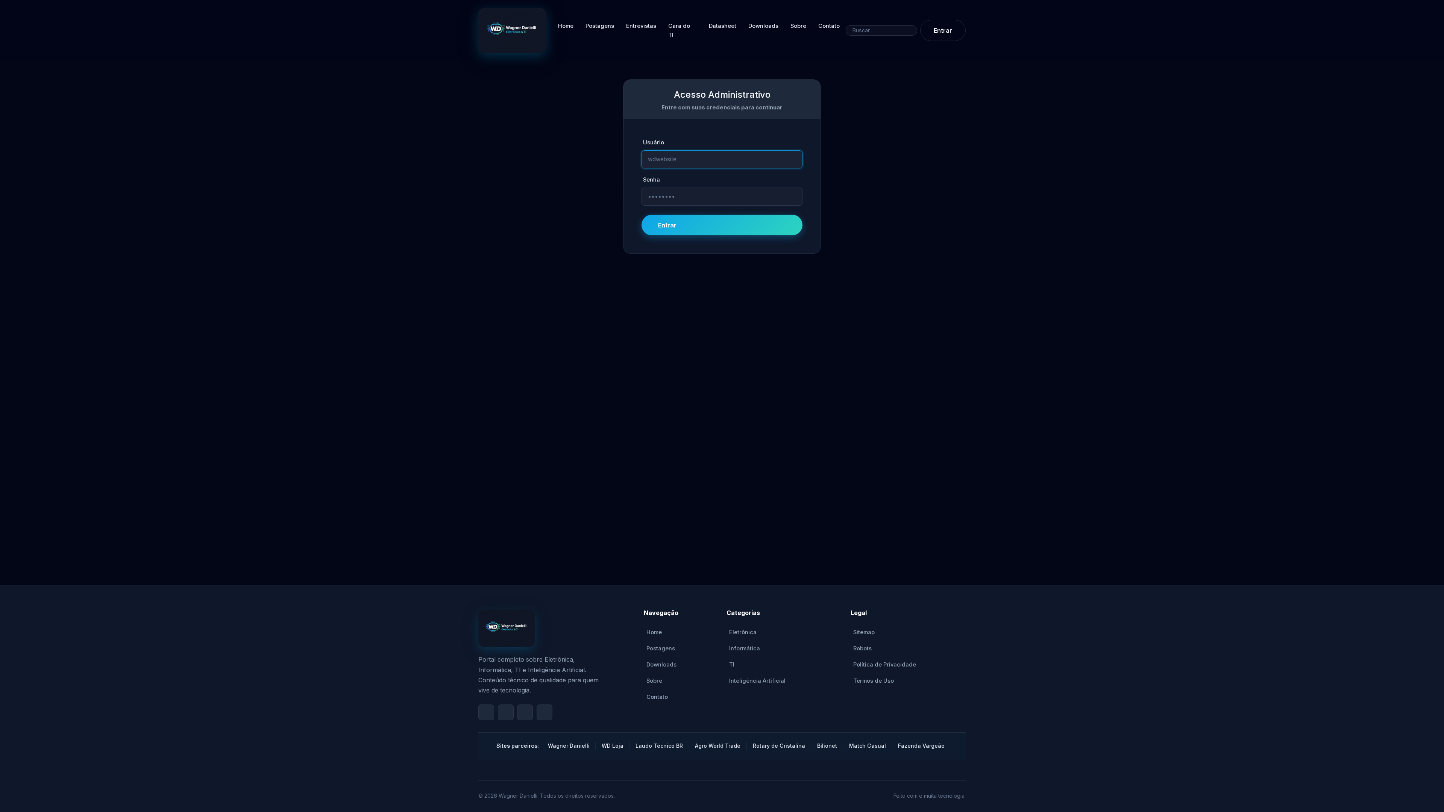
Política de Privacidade (884, 664)
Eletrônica (743, 632)
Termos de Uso (873, 680)
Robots (862, 648)
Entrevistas (641, 26)
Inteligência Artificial (757, 680)
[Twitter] (525, 712)
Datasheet (722, 26)
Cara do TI (679, 30)
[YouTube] (486, 712)
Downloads (763, 26)
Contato (829, 26)
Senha (651, 179)
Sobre (798, 26)
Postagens (599, 26)
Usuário (653, 142)
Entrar (943, 30)
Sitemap (864, 632)
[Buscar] (911, 30)
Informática (744, 648)
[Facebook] (506, 712)
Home (565, 26)
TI (731, 664)
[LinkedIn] (544, 712)
